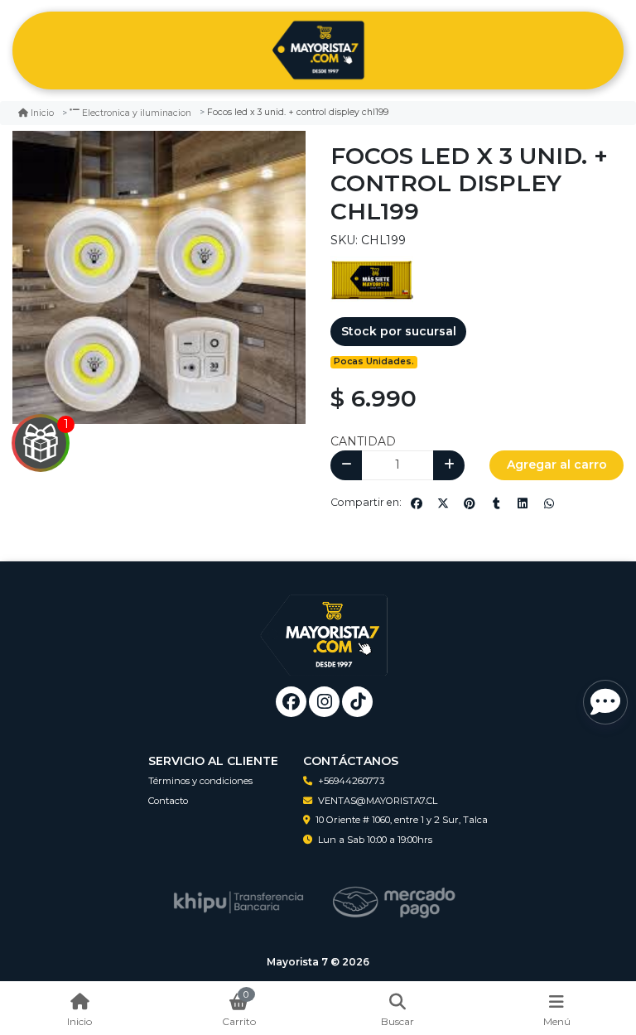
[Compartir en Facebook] (416, 503)
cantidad (363, 441)
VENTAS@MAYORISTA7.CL (377, 800)
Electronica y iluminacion (136, 113)
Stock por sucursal (398, 331)
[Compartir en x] (443, 503)
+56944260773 (351, 781)
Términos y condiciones (200, 781)
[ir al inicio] (324, 622)
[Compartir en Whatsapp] (549, 503)
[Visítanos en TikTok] (357, 701)
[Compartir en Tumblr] (496, 503)
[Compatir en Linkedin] (522, 503)
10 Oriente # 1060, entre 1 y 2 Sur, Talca (402, 820)
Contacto (168, 800)
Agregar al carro (557, 464)
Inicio (42, 113)
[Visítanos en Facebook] (291, 701)
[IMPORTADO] (371, 279)
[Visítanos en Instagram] (324, 701)
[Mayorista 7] (318, 51)
